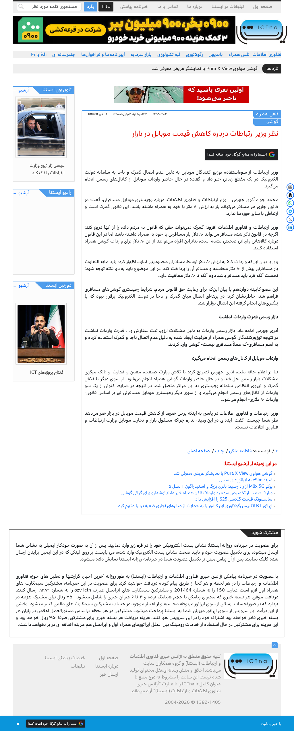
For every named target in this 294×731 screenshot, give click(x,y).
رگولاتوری (194, 54)
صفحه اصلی (198, 451)
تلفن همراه (239, 54)
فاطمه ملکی (240, 451)
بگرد (90, 6)
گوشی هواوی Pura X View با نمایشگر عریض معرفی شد (205, 68)
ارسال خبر (109, 674)
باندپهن (216, 54)
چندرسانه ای (64, 54)
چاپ (219, 451)
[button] (147, 723)
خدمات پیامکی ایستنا (65, 658)
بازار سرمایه (141, 54)
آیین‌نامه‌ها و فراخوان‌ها (103, 54)
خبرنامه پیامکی (134, 6)
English (39, 54)
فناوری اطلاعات (266, 54)
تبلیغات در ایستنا (228, 6)
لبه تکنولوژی (168, 54)
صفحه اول (262, 6)
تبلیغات (78, 666)
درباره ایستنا (106, 666)
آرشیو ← (21, 90)
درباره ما (194, 6)
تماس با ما (167, 6)
